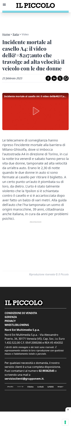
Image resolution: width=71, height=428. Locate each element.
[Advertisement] (35, 20)
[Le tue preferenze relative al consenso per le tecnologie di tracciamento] (65, 422)
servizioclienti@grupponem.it (24, 378)
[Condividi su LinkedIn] (54, 78)
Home (6, 34)
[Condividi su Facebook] (48, 78)
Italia (16, 34)
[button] (35, 111)
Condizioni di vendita (21, 313)
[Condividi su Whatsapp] (66, 78)
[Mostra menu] (4, 5)
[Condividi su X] (60, 78)
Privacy (10, 321)
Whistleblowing (17, 325)
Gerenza (11, 317)
